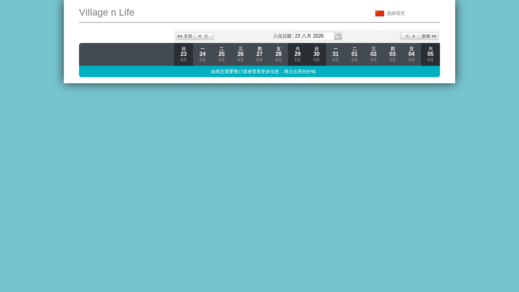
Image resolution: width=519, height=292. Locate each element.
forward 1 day (409, 36)
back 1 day (204, 36)
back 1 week (185, 36)
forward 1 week (428, 36)
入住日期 (282, 36)
